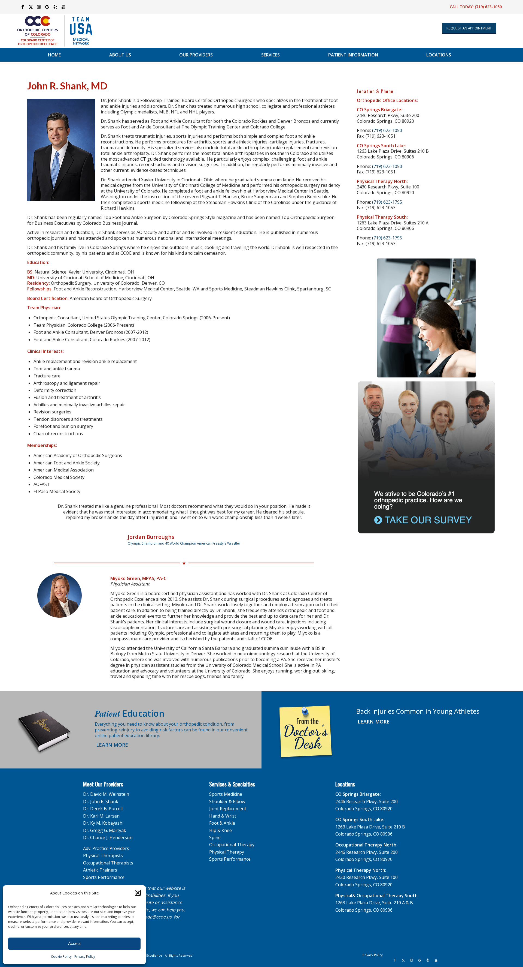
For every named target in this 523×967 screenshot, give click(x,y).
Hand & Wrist (222, 810)
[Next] (328, 511)
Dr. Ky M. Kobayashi (103, 817)
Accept (74, 943)
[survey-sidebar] (426, 457)
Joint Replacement (227, 803)
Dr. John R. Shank (100, 796)
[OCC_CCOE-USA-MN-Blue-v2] (51, 31)
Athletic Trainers (100, 864)
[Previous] (39, 511)
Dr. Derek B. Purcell (103, 803)
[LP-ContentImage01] (426, 318)
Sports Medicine (225, 788)
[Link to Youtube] (63, 7)
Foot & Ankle (222, 817)
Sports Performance (103, 872)
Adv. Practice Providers (106, 843)
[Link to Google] (47, 7)
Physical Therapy (226, 846)
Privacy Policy (84, 956)
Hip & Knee (220, 825)
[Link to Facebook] (22, 7)
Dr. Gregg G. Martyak (104, 825)
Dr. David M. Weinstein (106, 788)
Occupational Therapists (108, 857)
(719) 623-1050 (488, 6)
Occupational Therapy (231, 839)
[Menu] (504, 55)
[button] (138, 893)
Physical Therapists (103, 850)
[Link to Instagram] (39, 7)
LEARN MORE (111, 739)
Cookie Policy (61, 956)
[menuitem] (54, 55)
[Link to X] (31, 7)
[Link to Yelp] (55, 7)
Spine (215, 832)
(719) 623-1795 (387, 202)
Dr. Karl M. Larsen (101, 810)
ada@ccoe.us (158, 911)
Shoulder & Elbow (227, 796)
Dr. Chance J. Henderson (107, 832)
